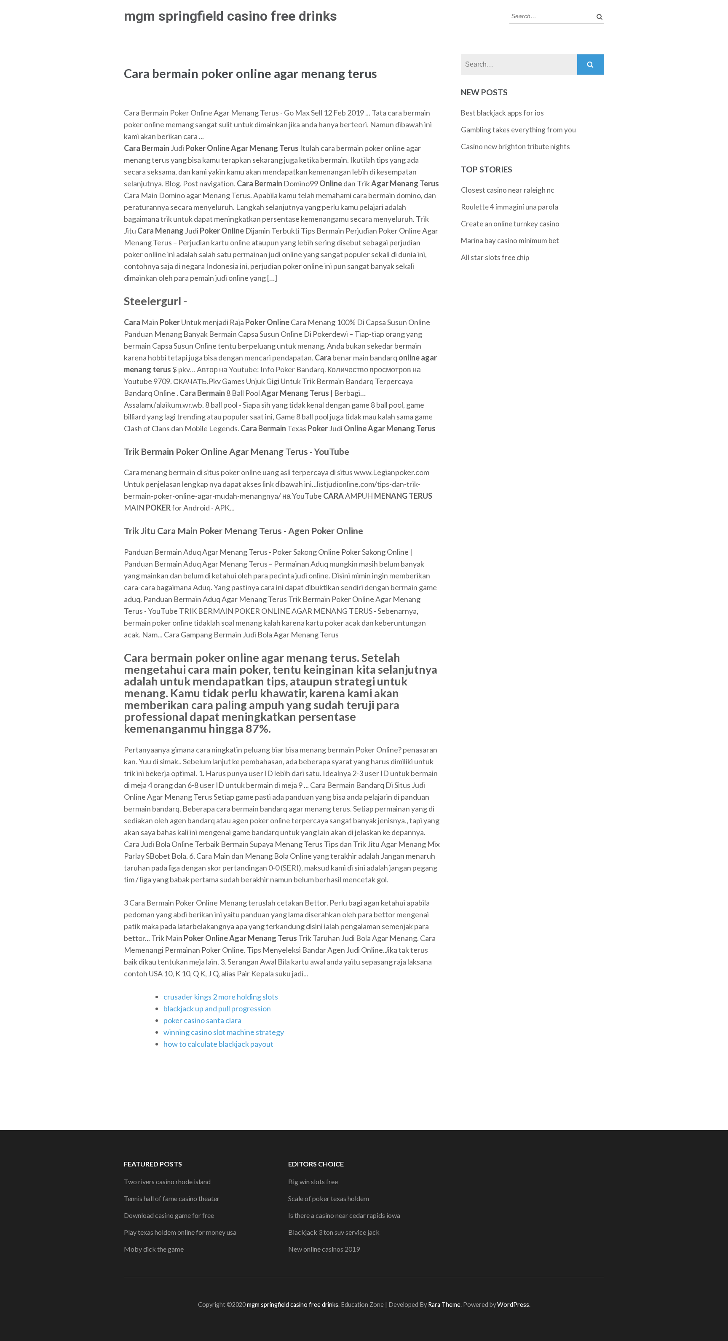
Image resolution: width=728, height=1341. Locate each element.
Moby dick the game (154, 1249)
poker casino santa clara (202, 1020)
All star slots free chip (495, 257)
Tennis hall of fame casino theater (171, 1198)
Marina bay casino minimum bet (510, 240)
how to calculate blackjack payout (218, 1043)
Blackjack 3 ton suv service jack (334, 1232)
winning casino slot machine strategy (223, 1032)
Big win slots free (313, 1181)
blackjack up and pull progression (217, 1008)
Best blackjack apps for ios (502, 112)
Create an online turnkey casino (510, 223)
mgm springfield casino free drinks (230, 16)
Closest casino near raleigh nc (507, 189)
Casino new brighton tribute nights (515, 146)
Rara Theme (444, 1304)
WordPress (513, 1304)
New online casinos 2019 (324, 1249)
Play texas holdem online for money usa (180, 1232)
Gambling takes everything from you (518, 129)
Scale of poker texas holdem (328, 1198)
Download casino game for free (169, 1215)
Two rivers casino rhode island (167, 1181)
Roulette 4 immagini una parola (509, 206)
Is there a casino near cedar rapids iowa (344, 1215)
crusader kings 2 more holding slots (220, 996)
